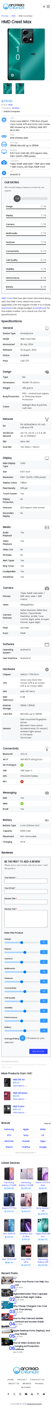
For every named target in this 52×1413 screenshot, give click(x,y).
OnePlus (26, 1147)
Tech (15, 1277)
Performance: (10, 1017)
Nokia (42, 1129)
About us (13, 1384)
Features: (8, 978)
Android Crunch (34, 1403)
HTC (9, 1135)
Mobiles (15, 108)
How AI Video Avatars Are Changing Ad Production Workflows (26, 1346)
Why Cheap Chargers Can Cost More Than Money (30, 1308)
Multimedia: (9, 968)
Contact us (37, 1380)
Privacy (22, 1380)
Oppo (43, 1141)
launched (6, 307)
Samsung (9, 1129)
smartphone (39, 307)
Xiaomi (9, 1147)
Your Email (9, 888)
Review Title (10, 898)
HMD (29, 1073)
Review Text (10, 909)
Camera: (8, 958)
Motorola (9, 1141)
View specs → (20, 1085)
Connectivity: (10, 988)
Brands (27, 1384)
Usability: (8, 1007)
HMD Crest (7, 298)
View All (47, 1123)
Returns (26, 1387)
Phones (39, 1384)
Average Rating (11, 1038)
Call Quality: (9, 997)
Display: (8, 948)
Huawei (26, 1141)
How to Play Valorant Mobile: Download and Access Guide (28, 1320)
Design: (7, 939)
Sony (26, 1135)
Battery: (8, 1027)
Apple (26, 1129)
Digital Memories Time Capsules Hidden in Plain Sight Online (30, 1295)
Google (43, 1147)
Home (11, 1380)
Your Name (10, 877)
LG (43, 1135)
